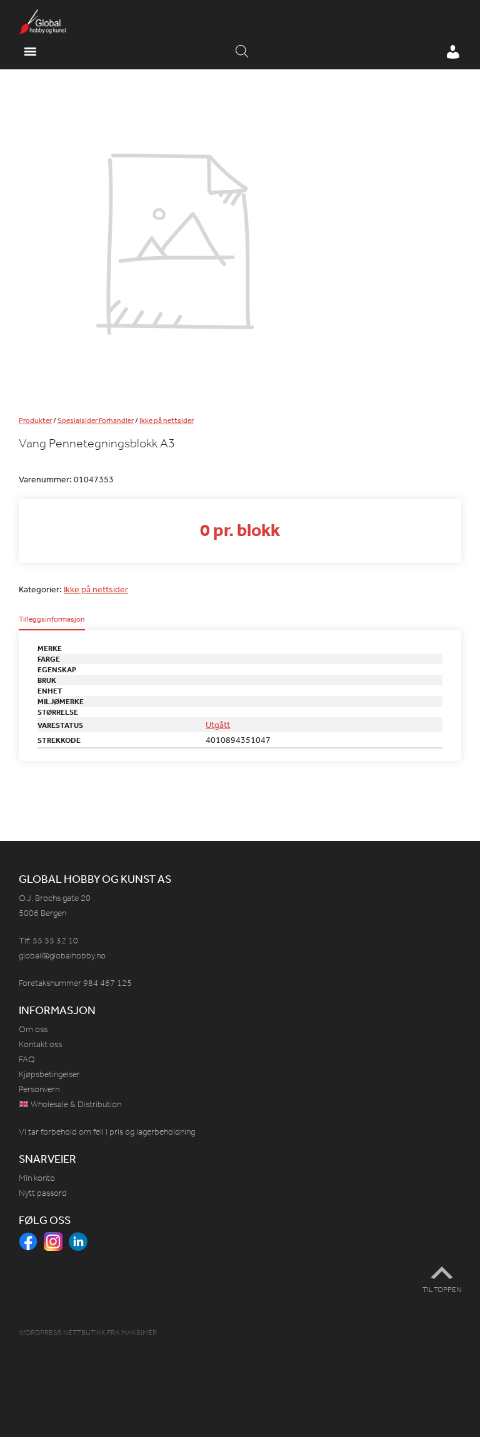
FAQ (27, 1059)
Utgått (218, 724)
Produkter (35, 420)
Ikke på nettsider (166, 420)
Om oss (33, 1029)
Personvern (39, 1089)
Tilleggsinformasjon (52, 619)
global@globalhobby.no (62, 955)
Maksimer (139, 1333)
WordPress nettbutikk (62, 1333)
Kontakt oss (40, 1044)
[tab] (52, 622)
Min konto (37, 1178)
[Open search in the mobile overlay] (242, 52)
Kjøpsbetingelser (49, 1074)
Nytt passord (43, 1193)
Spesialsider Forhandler (96, 420)
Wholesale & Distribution (75, 1104)
